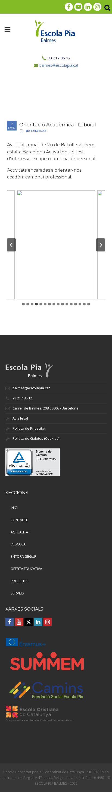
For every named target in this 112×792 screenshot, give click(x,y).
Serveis (17, 593)
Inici (14, 507)
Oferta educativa (26, 568)
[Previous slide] (11, 244)
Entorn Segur (23, 556)
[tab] (23, 304)
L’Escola (18, 544)
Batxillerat (36, 131)
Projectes (20, 580)
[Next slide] (100, 244)
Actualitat (20, 532)
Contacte (19, 519)
